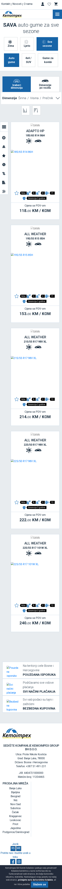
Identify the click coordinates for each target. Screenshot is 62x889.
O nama (28, 3)
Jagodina (15, 828)
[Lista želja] (49, 4)
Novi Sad (15, 804)
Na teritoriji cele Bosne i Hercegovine (39, 670)
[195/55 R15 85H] (35, 273)
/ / (27, 98)
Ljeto (27, 45)
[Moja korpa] (56, 4)
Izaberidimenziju (17, 86)
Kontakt (5, 3)
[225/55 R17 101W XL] (35, 582)
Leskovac (15, 820)
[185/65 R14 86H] (35, 170)
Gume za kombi (47, 60)
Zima (11, 45)
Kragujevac (15, 816)
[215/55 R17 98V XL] (35, 376)
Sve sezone (47, 44)
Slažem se (39, 884)
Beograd (15, 796)
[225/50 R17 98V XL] (35, 479)
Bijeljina (15, 792)
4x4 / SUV (28, 60)
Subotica (15, 808)
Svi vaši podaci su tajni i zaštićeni (39, 704)
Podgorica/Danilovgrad (15, 832)
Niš (15, 800)
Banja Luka (15, 788)
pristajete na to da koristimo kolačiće (35, 880)
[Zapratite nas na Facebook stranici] (12, 861)
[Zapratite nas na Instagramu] (19, 861)
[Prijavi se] (43, 4)
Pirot (15, 824)
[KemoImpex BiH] (17, 14)
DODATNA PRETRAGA (4, 127)
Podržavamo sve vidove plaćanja (39, 687)
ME (19, 848)
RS (13, 848)
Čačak (15, 812)
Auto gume (11, 60)
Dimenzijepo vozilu (45, 86)
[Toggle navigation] (57, 14)
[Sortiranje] (25, 110)
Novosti (16, 3)
